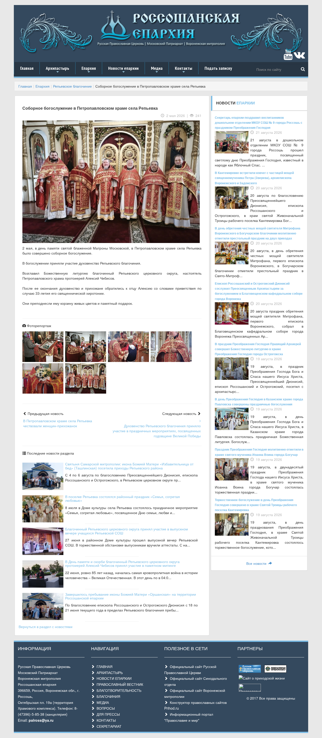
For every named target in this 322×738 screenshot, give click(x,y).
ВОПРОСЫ (105, 708)
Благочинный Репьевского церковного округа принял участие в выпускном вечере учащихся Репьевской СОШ (126, 530)
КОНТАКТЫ (105, 720)
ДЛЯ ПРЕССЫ (107, 714)
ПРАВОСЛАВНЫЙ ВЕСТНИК (119, 684)
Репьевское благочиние (72, 86)
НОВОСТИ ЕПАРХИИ (113, 678)
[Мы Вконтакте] (299, 56)
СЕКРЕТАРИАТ (108, 726)
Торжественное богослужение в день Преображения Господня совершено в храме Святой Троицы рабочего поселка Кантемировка (256, 505)
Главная (26, 68)
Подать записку (218, 68)
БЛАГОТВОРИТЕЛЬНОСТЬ (118, 690)
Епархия (89, 69)
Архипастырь (57, 69)
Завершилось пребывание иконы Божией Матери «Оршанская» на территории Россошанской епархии (130, 596)
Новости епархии (123, 69)
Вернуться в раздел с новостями (45, 626)
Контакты (183, 69)
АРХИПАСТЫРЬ (109, 672)
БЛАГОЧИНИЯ (107, 696)
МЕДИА (102, 702)
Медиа (157, 69)
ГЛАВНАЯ (103, 666)
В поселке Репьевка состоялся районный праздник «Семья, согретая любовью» (122, 498)
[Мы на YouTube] (288, 56)
